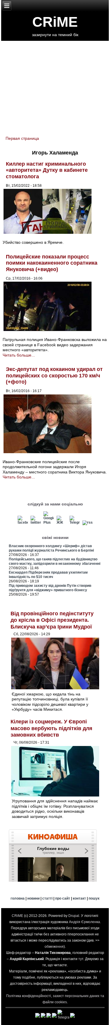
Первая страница (22, 138)
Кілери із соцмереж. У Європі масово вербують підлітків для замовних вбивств (51, 728)
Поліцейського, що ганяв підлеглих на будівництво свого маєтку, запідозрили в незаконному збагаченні (54, 561)
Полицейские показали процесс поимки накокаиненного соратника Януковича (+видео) (51, 263)
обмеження (54, 947)
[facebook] (23, 522)
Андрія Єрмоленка (84, 922)
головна (18, 898)
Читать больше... (19, 355)
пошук (94, 898)
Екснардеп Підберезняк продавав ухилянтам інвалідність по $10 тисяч (48, 574)
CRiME (55, 22)
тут (80, 959)
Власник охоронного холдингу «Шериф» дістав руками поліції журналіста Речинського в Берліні (51, 548)
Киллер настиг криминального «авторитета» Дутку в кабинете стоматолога (47, 170)
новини (33, 898)
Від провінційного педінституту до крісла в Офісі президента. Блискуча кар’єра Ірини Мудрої (52, 620)
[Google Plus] (49, 522)
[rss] (88, 522)
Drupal (73, 916)
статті (47, 898)
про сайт (62, 898)
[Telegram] (75, 522)
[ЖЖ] (62, 522)
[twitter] (36, 522)
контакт (79, 898)
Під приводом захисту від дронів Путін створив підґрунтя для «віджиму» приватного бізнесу (50, 588)
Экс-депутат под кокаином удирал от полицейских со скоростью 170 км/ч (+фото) (54, 375)
